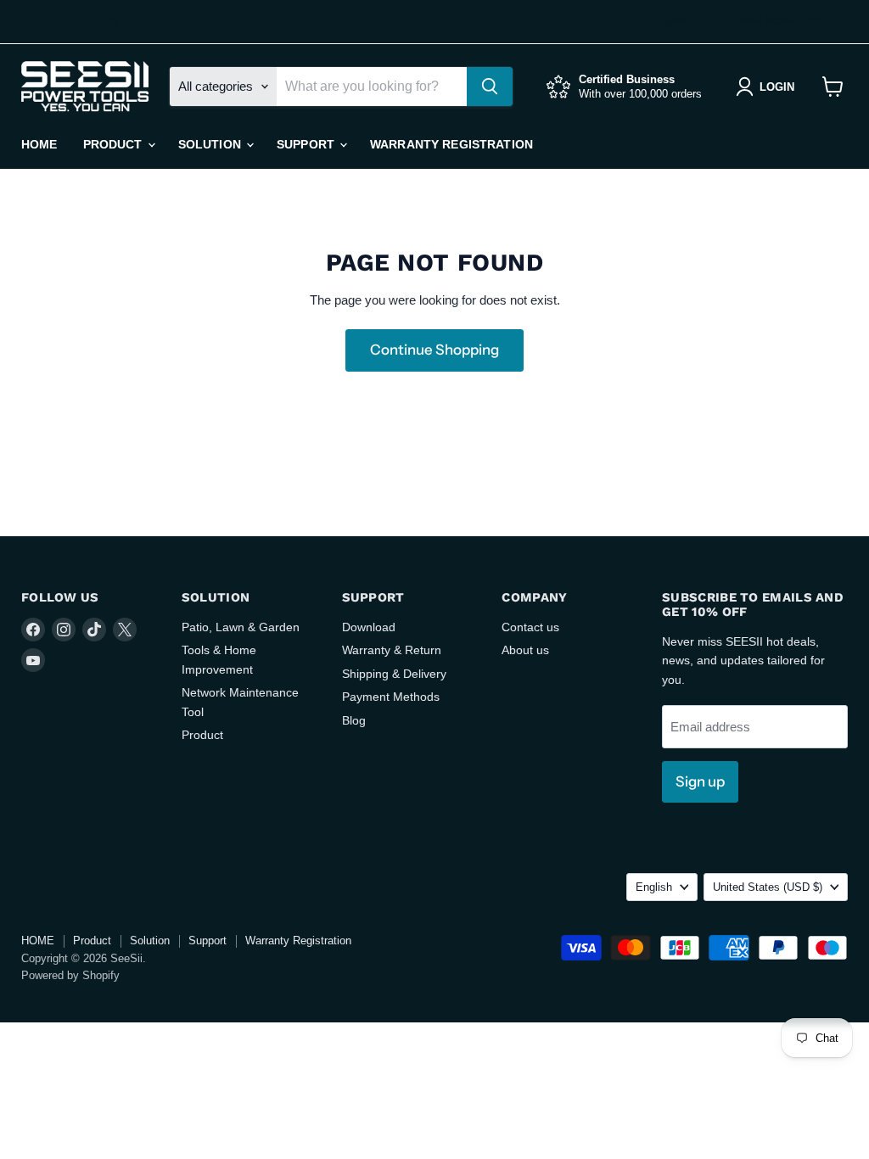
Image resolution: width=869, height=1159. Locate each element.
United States (783, 21)
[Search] (490, 86)
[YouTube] (142, 22)
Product (114, 144)
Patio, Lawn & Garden (241, 627)
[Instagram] (60, 22)
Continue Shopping (434, 349)
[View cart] (833, 86)
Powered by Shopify (70, 975)
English (670, 21)
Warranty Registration (451, 144)
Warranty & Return (391, 650)
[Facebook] (33, 22)
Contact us (530, 627)
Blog (354, 720)
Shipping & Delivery (394, 673)
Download (368, 627)
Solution (211, 144)
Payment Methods (391, 696)
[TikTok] (87, 22)
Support (307, 144)
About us (525, 650)
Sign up (700, 781)
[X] (114, 22)
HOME (39, 144)
